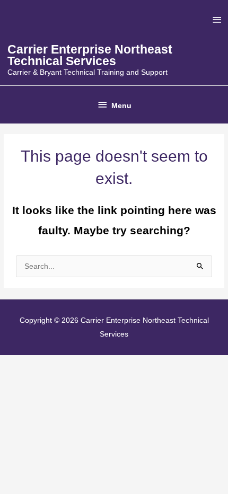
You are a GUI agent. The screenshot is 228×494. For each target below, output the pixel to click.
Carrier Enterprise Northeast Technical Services (89, 55)
